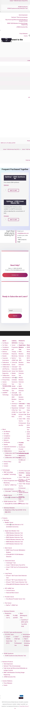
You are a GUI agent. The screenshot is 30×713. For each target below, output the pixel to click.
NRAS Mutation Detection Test (21, 389)
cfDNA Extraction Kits (22, 27)
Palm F (28, 477)
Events (26, 36)
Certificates (5, 353)
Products (22, 340)
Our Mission (5, 343)
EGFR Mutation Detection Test (21, 398)
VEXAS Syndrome (23, 6)
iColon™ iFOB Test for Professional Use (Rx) (22, 422)
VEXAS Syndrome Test (14, 388)
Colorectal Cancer (22, 404)
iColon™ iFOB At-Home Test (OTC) (11, 149)
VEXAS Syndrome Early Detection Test (17, 8)
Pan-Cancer (8, 603)
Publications (5, 362)
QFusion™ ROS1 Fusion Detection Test (16, 582)
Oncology (21, 343)
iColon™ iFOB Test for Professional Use (22, 487)
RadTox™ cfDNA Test (15, 359)
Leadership (5, 349)
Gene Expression (23, 15)
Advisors (4, 351)
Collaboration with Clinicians (6, 376)
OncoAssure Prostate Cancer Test (22, 449)
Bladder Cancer (8, 495)
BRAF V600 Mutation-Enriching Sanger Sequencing (17, 24)
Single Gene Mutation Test (22, 347)
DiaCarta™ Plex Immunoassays (19, 17)
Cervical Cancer (10, 590)
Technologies (6, 386)
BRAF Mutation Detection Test (21, 372)
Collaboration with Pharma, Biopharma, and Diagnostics (6, 370)
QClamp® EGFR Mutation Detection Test (17, 584)
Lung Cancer (8, 573)
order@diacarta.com (23, 233)
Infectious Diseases (24, 453)
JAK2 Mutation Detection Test (21, 363)
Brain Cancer (8, 548)
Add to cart (13, 190)
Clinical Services (14, 342)
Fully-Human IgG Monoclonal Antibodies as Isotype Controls (16, 20)
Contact (4, 384)
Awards (4, 356)
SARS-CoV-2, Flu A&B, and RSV (8, 142)
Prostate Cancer (21, 443)
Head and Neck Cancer (12, 592)
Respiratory (22, 455)
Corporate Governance (5, 359)
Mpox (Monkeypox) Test (23, 615)
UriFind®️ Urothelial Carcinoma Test (14, 381)
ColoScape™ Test (22, 409)
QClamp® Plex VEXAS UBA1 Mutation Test (16, 503)
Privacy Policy (6, 379)
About (4, 340)
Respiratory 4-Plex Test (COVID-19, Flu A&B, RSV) (15, 412)
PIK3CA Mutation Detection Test (21, 381)
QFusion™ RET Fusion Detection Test (16, 580)
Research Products (7, 661)
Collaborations (6, 364)
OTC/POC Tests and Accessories (13, 632)
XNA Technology (5, 389)
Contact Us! (15, 275)
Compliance (5, 347)
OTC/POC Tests (21, 474)
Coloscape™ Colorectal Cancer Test (15, 369)
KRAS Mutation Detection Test (21, 355)
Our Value (5, 345)
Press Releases (24, 33)
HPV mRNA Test (9, 588)
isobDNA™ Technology (5, 393)
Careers (4, 382)
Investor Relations (7, 681)
